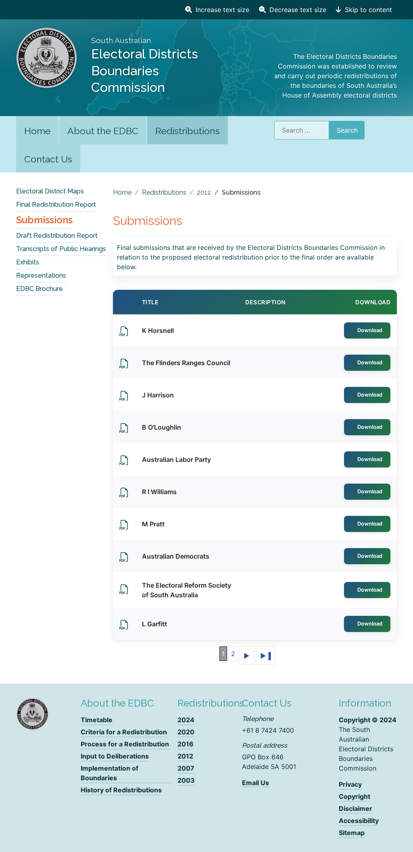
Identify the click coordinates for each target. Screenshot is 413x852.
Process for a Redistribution (125, 744)
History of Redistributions (121, 790)
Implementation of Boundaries (109, 773)
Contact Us (48, 159)
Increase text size (221, 10)
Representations (41, 275)
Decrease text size (296, 10)
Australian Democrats (175, 556)
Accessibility (359, 821)
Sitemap (352, 833)
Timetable (97, 720)
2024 (185, 720)
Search (347, 130)
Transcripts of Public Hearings (61, 249)
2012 (185, 756)
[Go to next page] (246, 655)
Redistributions (187, 130)
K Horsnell (158, 330)
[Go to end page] (265, 655)
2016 (185, 744)
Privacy (350, 784)
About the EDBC (102, 130)
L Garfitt (154, 624)
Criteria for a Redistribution (124, 732)
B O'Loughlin (161, 427)
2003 (186, 780)
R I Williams (159, 492)
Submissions (44, 220)
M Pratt (153, 524)
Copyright (354, 796)
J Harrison (158, 395)
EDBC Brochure (39, 289)
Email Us (255, 783)
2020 (185, 732)
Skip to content (367, 10)
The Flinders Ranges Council (186, 363)
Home (37, 130)
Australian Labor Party (176, 459)
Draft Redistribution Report (57, 235)
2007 (185, 768)
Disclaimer (355, 808)
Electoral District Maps (50, 191)
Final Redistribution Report (56, 204)
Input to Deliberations (115, 756)
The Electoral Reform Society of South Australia (186, 590)
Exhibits (27, 262)
